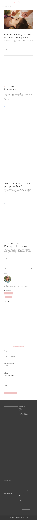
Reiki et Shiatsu (21, 408)
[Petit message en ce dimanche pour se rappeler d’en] (11, 341)
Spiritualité (13, 86)
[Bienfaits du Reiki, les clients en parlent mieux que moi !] (18, 19)
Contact (20, 410)
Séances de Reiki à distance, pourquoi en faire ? (17, 185)
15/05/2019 (6, 370)
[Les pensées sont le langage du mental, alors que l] (26, 316)
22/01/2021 (6, 98)
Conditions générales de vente (24, 413)
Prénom (20, 500)
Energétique (6, 357)
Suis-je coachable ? (7, 365)
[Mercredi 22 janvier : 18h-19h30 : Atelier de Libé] (11, 333)
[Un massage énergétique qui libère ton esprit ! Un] (11, 308)
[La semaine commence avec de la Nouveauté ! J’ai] (11, 316)
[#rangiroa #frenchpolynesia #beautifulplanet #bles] (26, 308)
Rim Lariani (26, 517)
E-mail (20, 495)
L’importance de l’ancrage (8, 372)
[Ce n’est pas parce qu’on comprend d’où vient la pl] (11, 324)
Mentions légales (22, 411)
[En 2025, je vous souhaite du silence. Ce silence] (26, 324)
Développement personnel (16, 243)
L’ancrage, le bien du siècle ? (17, 246)
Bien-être (8, 86)
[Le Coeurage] (18, 69)
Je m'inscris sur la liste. (26, 509)
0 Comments (6, 48)
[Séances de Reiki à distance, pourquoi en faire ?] (18, 142)
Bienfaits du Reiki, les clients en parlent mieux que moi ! (18, 36)
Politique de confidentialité (23, 414)
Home (3, 6)
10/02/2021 (6, 47)
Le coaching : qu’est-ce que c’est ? (10, 368)
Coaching (6, 354)
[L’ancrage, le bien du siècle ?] (18, 222)
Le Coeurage (10, 88)
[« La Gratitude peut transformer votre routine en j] (26, 333)
